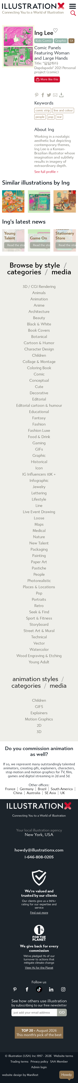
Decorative (39, 393)
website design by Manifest (20, 1075)
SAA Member (59, 1061)
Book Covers (39, 330)
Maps (39, 524)
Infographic (39, 481)
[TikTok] (39, 991)
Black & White (39, 324)
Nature (39, 537)
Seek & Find (39, 612)
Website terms (63, 1056)
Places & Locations (39, 587)
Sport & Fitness (39, 618)
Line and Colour (63, 110)
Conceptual (39, 380)
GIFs (39, 449)
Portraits (39, 599)
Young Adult (39, 662)
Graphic (60, 41)
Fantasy (39, 418)
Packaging (39, 549)
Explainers (39, 713)
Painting (39, 556)
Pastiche (39, 568)
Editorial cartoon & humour (39, 405)
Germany (26, 789)
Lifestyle (39, 499)
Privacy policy (39, 1061)
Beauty (39, 318)
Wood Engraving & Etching (39, 656)
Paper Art (39, 562)
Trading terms (19, 1061)
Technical (39, 637)
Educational (39, 412)
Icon (39, 468)
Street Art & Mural (39, 631)
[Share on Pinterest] (36, 95)
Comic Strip (43, 110)
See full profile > (46, 172)
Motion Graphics (39, 719)
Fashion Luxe (39, 430)
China (17, 793)
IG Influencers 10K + (39, 474)
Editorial (39, 399)
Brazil (42, 789)
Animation (39, 299)
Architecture (39, 312)
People (40, 117)
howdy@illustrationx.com (39, 850)
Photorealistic (39, 581)
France (10, 789)
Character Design (39, 349)
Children (39, 355)
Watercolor (39, 649)
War (59, 117)
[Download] (61, 95)
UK (62, 793)
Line (39, 506)
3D (39, 732)
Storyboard (39, 624)
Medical (39, 531)
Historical (39, 462)
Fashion (39, 424)
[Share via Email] (55, 95)
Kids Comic (44, 41)
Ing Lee (43, 32)
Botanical (39, 337)
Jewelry (39, 487)
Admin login (39, 1067)
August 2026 (39, 1030)
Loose (39, 518)
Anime (39, 305)
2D (39, 725)
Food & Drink (39, 437)
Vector (39, 643)
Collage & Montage (39, 362)
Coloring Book (39, 368)
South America (62, 789)
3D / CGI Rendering (39, 287)
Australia (33, 793)
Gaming (39, 443)
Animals (39, 293)
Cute (39, 387)
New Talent (39, 543)
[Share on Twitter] (49, 95)
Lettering (39, 493)
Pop (50, 117)
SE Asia (50, 793)
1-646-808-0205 (39, 857)
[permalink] (21, 248)
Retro (39, 606)
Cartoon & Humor (39, 343)
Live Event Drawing (39, 512)
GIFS (39, 707)
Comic (39, 374)
